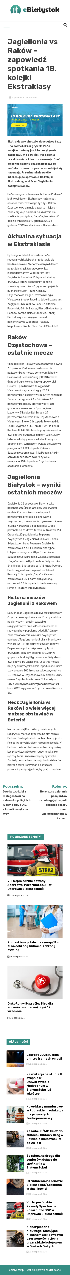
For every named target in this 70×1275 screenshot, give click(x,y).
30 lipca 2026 (17, 1017)
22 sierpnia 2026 (19, 895)
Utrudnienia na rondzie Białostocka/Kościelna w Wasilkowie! (45, 1185)
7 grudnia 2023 (20, 97)
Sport (34, 97)
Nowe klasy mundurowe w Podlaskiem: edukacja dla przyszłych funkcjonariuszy (45, 1112)
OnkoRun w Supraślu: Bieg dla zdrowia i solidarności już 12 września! (30, 1007)
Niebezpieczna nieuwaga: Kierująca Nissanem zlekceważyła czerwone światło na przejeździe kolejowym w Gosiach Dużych (45, 1236)
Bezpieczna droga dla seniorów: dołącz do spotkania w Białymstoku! (43, 1161)
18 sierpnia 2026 (19, 956)
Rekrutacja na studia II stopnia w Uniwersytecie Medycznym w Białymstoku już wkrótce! (44, 1083)
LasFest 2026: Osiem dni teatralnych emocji (44, 1057)
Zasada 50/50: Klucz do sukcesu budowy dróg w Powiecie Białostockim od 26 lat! (45, 1136)
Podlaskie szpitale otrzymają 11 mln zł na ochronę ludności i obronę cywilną (35, 946)
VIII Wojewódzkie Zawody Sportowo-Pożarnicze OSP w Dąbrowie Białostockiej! (29, 885)
